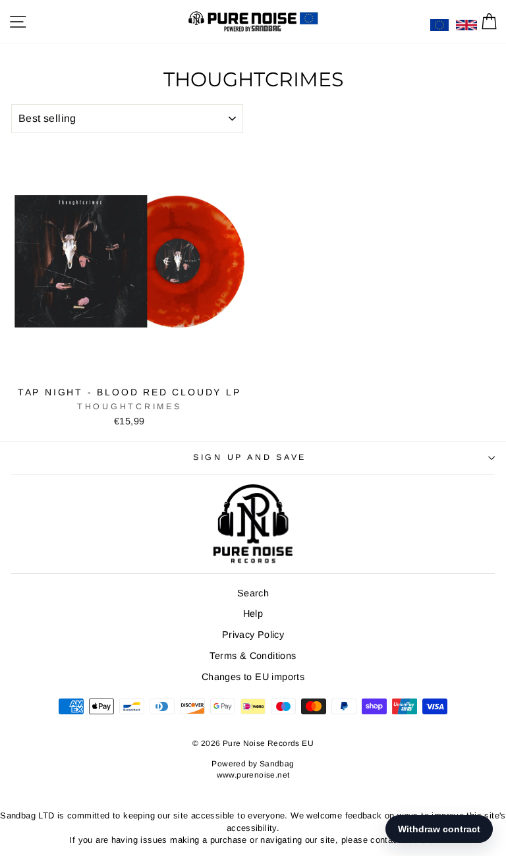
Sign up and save (249, 457)
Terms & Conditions (253, 655)
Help (253, 613)
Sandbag (277, 763)
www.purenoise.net (253, 775)
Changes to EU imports (253, 676)
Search (253, 593)
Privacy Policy (253, 634)
